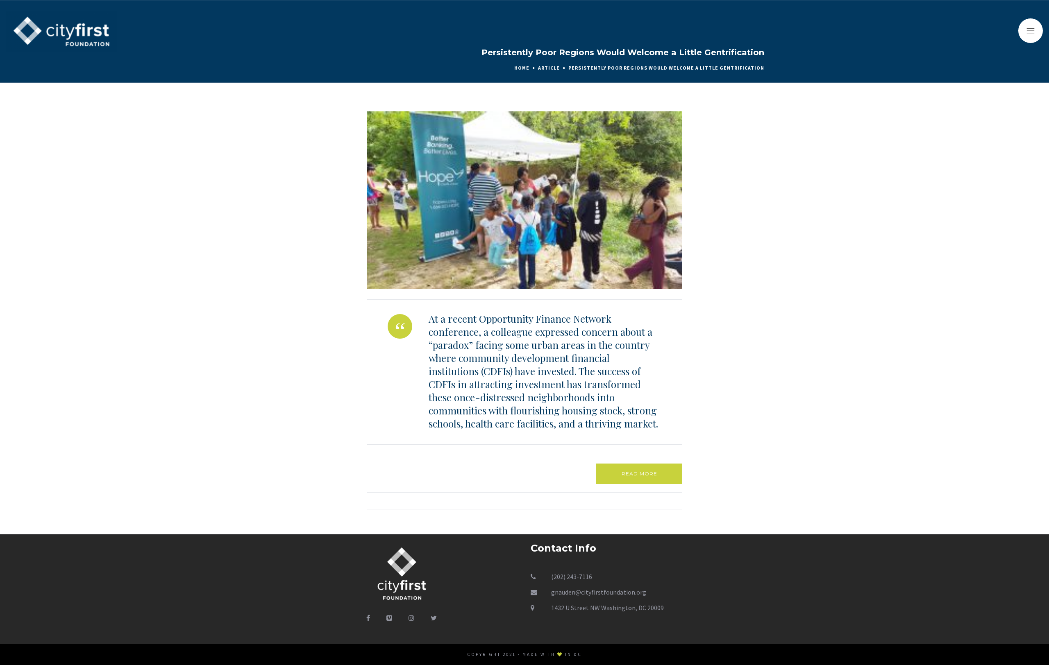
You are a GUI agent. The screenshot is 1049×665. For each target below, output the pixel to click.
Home (521, 68)
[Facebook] (368, 618)
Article (549, 68)
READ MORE (639, 473)
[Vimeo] (389, 618)
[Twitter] (434, 618)
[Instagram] (411, 618)
